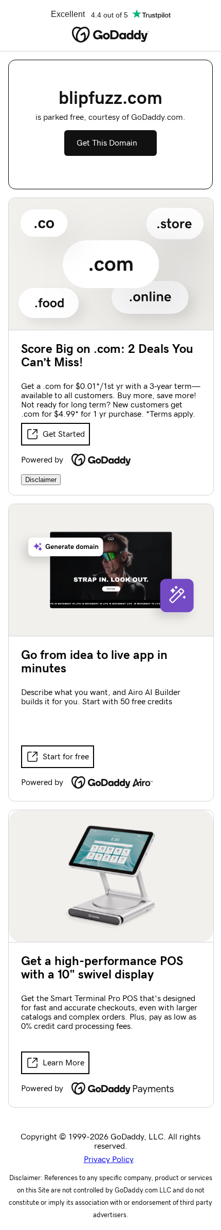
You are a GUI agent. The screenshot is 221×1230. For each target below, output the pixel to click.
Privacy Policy (109, 1159)
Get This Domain (107, 143)
